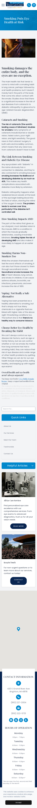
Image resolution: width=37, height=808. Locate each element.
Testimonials (9, 447)
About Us (7, 426)
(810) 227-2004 (18, 702)
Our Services (9, 433)
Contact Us (8, 454)
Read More (18, 526)
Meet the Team (10, 440)
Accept (19, 802)
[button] (3, 5)
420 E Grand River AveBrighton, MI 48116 (18, 690)
